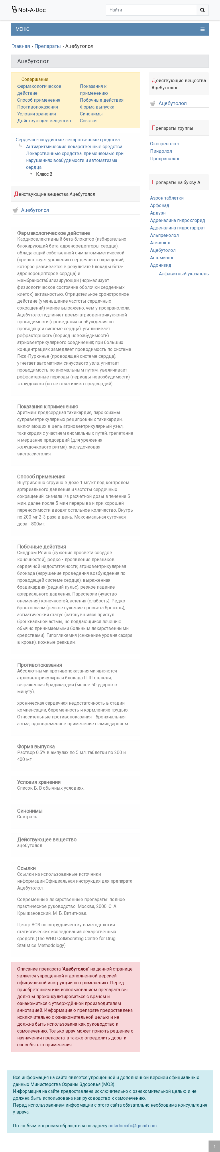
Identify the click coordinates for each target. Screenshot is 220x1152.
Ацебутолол (35, 210)
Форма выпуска (97, 107)
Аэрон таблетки (167, 198)
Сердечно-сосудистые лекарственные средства (68, 139)
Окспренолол (164, 143)
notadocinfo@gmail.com (133, 1125)
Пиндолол (161, 151)
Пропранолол (164, 158)
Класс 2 (44, 174)
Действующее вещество (44, 120)
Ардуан (158, 213)
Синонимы (91, 114)
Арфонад (159, 205)
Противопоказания (37, 107)
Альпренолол (164, 235)
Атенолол (160, 243)
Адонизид (160, 265)
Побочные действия (101, 100)
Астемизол (161, 257)
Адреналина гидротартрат (177, 228)
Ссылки (88, 120)
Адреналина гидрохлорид (177, 220)
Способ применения (38, 100)
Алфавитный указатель (184, 274)
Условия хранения (36, 114)
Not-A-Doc (32, 10)
